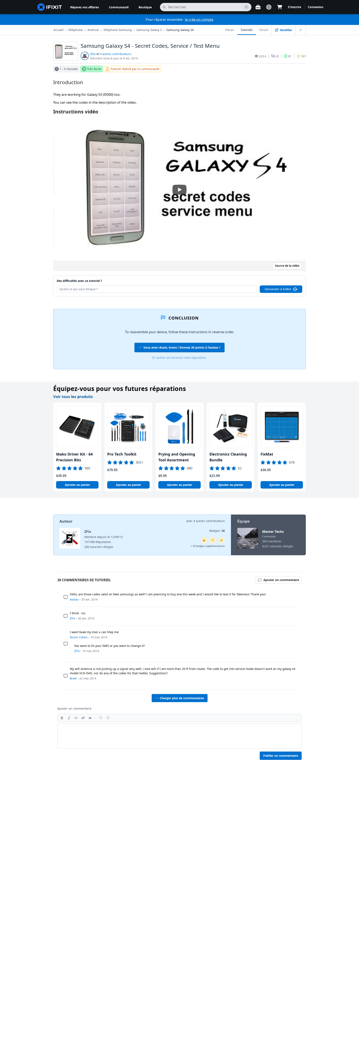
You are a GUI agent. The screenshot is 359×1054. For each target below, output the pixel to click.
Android (93, 30)
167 (303, 56)
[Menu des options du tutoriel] (300, 30)
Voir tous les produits (73, 396)
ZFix (93, 54)
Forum (263, 30)
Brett (73, 678)
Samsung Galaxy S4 (180, 30)
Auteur (66, 521)
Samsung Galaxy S (149, 30)
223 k (262, 56)
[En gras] (62, 718)
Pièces (229, 30)
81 (289, 56)
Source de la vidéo (287, 266)
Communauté (119, 7)
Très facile (94, 69)
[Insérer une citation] (90, 718)
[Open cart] (279, 7)
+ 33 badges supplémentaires (208, 546)
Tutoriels (247, 30)
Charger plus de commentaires (182, 698)
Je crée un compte (199, 19)
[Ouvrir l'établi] (258, 7)
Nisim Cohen (79, 637)
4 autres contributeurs (115, 54)
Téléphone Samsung (117, 30)
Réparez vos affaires (84, 7)
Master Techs (273, 531)
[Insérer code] (76, 718)
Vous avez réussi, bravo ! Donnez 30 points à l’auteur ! (181, 347)
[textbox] (179, 736)
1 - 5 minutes (69, 69)
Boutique (145, 7)
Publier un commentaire (280, 756)
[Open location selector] (269, 7)
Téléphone (75, 30)
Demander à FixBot (278, 289)
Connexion (315, 7)
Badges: (217, 531)
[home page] (49, 7)
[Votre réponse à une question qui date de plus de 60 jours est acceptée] (212, 540)
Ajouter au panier (77, 485)
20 (277, 56)
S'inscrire (294, 7)
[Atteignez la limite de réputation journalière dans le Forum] (204, 540)
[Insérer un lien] (83, 718)
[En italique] (69, 718)
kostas (74, 599)
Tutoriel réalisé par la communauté (134, 69)
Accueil (59, 30)
